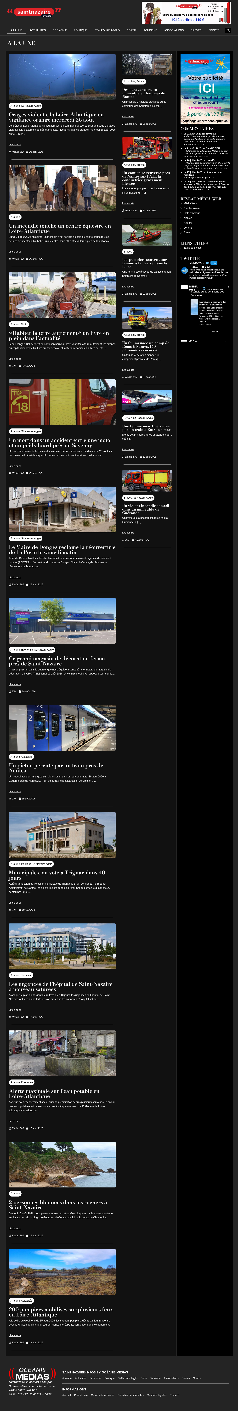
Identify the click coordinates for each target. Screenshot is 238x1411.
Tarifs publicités (193, 247)
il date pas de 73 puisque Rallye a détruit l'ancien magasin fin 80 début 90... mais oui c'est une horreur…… (206, 153)
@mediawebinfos (215, 289)
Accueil (66, 1395)
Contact (174, 1395)
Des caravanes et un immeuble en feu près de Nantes (143, 93)
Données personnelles (131, 1395)
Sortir (132, 30)
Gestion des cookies (102, 1395)
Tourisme (150, 30)
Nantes (188, 218)
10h (228, 287)
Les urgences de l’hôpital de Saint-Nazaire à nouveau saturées (61, 986)
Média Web (190, 203)
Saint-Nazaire (192, 208)
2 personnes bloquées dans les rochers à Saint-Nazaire (58, 1204)
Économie (60, 30)
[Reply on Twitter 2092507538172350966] (193, 331)
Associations (174, 30)
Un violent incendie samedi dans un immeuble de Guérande (145, 509)
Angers (188, 222)
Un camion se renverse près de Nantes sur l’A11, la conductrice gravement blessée (146, 178)
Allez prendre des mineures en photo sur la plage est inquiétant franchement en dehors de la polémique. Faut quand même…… (207, 165)
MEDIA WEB (193, 288)
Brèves (196, 30)
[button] (228, 30)
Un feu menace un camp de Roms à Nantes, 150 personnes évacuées (145, 346)
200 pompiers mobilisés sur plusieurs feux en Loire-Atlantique (61, 1312)
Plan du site (81, 1395)
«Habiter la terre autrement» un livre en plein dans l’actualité (59, 335)
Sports (214, 30)
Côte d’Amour (192, 213)
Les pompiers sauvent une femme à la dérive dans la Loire (144, 263)
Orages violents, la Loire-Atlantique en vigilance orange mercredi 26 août (56, 117)
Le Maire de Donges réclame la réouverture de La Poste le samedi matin (62, 549)
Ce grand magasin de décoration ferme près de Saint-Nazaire (57, 661)
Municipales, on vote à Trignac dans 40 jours (57, 875)
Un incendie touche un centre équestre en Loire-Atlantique (60, 228)
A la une (17, 30)
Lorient (188, 227)
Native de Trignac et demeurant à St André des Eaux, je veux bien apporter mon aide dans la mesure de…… (206, 187)
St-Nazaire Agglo (107, 30)
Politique (81, 30)
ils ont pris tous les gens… (199, 177)
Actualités (37, 30)
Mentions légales (156, 1395)
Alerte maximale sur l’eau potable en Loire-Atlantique (54, 1093)
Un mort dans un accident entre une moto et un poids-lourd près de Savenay (59, 442)
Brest (187, 232)
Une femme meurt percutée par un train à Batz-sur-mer (146, 427)
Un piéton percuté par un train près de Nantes (56, 768)
